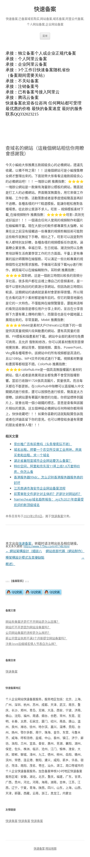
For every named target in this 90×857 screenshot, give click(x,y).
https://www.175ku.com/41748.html (46, 546)
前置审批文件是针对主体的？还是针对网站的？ (48, 494)
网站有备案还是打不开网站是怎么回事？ (33, 622)
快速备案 (45, 9)
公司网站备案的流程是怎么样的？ (28, 633)
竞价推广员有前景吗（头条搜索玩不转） (43, 444)
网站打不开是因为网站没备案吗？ (28, 627)
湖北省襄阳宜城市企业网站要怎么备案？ (43, 460)
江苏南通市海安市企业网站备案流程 (40, 488)
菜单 (45, 36)
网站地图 (51, 849)
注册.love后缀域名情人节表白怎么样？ (31, 644)
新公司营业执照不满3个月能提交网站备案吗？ (36, 638)
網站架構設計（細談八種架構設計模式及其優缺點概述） (25, 557)
